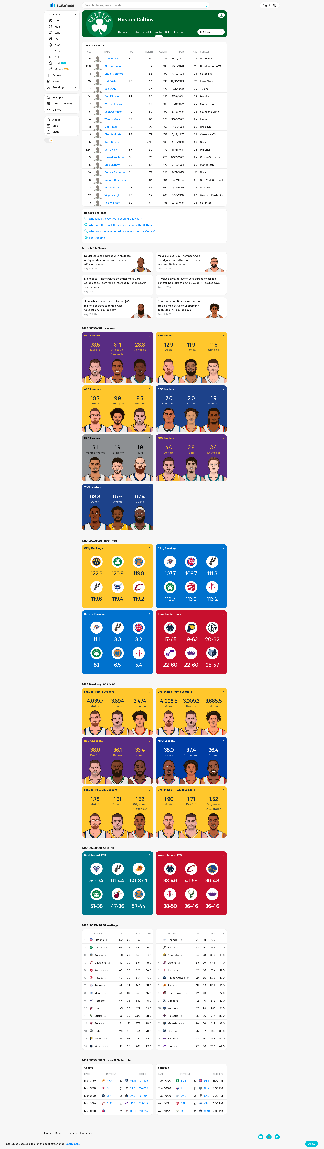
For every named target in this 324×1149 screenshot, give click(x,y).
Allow (311, 1144)
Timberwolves (176, 978)
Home (48, 1133)
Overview (123, 32)
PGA (57, 63)
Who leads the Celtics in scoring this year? (115, 218)
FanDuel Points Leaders (99, 691)
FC (56, 38)
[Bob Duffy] (97, 90)
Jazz (171, 1046)
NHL (57, 51)
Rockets (173, 970)
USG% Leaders (93, 741)
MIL (183, 1111)
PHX (109, 1080)
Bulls (97, 1023)
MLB (57, 26)
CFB (57, 20)
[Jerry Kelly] (97, 150)
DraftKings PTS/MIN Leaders (176, 790)
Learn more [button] (73, 1144)
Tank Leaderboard (170, 614)
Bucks (98, 1016)
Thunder (173, 940)
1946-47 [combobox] (205, 32)
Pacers (98, 1038)
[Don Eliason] (97, 97)
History (178, 32)
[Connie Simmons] (97, 173)
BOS (183, 1080)
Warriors (173, 1008)
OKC (133, 1111)
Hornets (99, 1000)
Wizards (99, 1046)
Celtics (98, 947)
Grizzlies (173, 1031)
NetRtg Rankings (94, 614)
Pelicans (173, 1016)
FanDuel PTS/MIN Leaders (100, 790)
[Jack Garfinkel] (97, 112)
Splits (168, 32)
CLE (109, 1103)
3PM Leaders (166, 438)
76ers (98, 985)
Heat (97, 1008)
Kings (171, 1038)
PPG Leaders (92, 335)
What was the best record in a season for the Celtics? (122, 231)
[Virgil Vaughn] (97, 196)
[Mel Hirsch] (97, 128)
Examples (58, 97)
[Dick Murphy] (97, 165)
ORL (206, 1103)
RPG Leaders (166, 335)
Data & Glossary (62, 103)
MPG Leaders (166, 741)
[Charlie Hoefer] (97, 135)
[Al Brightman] (97, 67)
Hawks (98, 978)
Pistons (99, 940)
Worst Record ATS (170, 855)
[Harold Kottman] (97, 158)
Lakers (172, 962)
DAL (132, 1096)
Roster (159, 32)
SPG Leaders (166, 389)
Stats (135, 32)
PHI (183, 1088)
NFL (57, 57)
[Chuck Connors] (97, 74)
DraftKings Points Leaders (175, 691)
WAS (207, 1111)
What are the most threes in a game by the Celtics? (121, 225)
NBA (57, 45)
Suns (171, 985)
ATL (183, 1103)
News (55, 81)
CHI (109, 1088)
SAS (132, 1088)
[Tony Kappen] (97, 143)
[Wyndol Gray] (97, 120)
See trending (97, 237)
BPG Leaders (92, 438)
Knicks (98, 955)
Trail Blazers (175, 993)
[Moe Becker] (97, 59)
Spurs (171, 947)
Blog (55, 126)
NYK (206, 1088)
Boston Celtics (135, 19)
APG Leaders (92, 389)
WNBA (58, 32)
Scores (56, 75)
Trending (71, 1133)
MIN (109, 1096)
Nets (97, 1031)
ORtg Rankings (93, 548)
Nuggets (173, 955)
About (56, 119)
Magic (98, 993)
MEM (133, 1080)
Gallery (56, 109)
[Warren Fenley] (97, 105)
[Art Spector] (97, 188)
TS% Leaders (92, 487)
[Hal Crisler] (97, 82)
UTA (132, 1103)
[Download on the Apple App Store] (260, 1137)
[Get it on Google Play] (269, 1137)
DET (109, 1111)
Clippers (173, 1000)
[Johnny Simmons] (97, 181)
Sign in (267, 5)
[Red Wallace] (97, 203)
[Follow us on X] (277, 1137)
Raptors (99, 970)
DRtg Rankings (167, 548)
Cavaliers (100, 962)
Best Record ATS (95, 855)
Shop (55, 132)
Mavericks (174, 1023)
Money (59, 69)
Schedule (146, 32)
